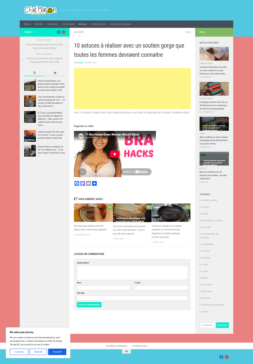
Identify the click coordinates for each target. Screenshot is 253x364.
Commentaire (83, 263)
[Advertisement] (132, 88)
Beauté (205, 213)
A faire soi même (206, 64)
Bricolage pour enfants (212, 220)
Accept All (57, 352)
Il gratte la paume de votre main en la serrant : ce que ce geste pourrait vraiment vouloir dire (51, 135)
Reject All (38, 352)
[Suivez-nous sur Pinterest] (63, 32)
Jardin (202, 134)
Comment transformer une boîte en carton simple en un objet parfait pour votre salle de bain (213, 70)
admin (80, 63)
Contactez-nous (98, 24)
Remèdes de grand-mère (213, 305)
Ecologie (206, 257)
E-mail (138, 283)
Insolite (205, 264)
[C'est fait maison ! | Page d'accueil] (40, 10)
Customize (19, 352)
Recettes (39, 24)
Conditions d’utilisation (120, 24)
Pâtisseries (52, 24)
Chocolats (206, 227)
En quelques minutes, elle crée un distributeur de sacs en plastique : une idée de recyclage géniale (214, 105)
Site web (80, 293)
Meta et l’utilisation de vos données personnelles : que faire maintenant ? (213, 175)
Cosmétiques (68, 24)
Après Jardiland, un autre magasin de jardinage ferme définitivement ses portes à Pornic (214, 140)
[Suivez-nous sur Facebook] (58, 32)
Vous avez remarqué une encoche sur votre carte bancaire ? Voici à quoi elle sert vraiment (129, 230)
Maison (27, 24)
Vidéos (205, 311)
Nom (79, 283)
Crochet (205, 251)
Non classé (207, 284)
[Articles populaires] (55, 73)
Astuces (83, 24)
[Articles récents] (34, 73)
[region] (38, 342)
